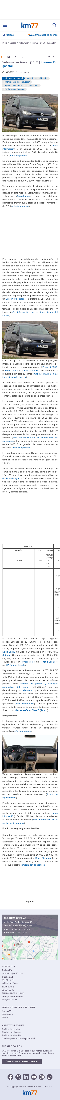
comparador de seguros (32, 865)
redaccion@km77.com (12, 973)
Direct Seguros (43, 858)
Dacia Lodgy (8, 651)
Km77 (29, 25)
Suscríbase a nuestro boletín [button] (22, 1061)
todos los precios (18, 155)
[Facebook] (10, 1076)
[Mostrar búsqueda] (55, 25)
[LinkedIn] (26, 1076)
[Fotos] (9, 56)
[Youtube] (34, 1076)
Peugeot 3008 (49, 367)
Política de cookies (11, 1029)
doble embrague (11, 478)
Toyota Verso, (28, 661)
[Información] (1, 57)
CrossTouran (23, 196)
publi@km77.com (10, 983)
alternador (28, 690)
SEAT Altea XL (30, 370)
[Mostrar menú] (5, 25)
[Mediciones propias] (22, 56)
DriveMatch (7, 1014)
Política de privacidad (12, 1035)
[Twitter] (18, 1076)
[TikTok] (49, 1076)
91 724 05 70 (25, 929)
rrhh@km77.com (9, 999)
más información (20, 206)
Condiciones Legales (11, 1032)
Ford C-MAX (11, 370)
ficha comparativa (22, 447)
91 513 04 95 (21, 932)
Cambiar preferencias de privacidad (18, 1038)
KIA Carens (11, 665)
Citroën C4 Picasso (15, 299)
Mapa (29, 925)
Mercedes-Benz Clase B (27, 710)
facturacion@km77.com (13, 993)
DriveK (5, 1017)
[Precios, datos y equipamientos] (15, 56)
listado (6, 655)
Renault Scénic (47, 661)
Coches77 (6, 1011)
